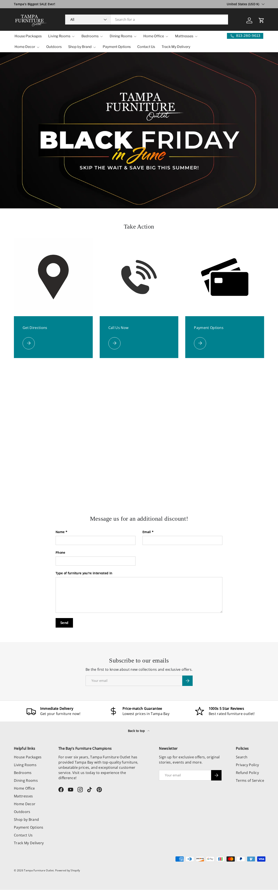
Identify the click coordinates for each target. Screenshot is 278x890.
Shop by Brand (80, 47)
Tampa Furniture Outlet (39, 870)
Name (60, 532)
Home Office (153, 36)
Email (146, 532)
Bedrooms (90, 36)
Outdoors (54, 47)
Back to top (137, 731)
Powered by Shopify (67, 870)
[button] (261, 20)
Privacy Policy (247, 764)
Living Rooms (59, 36)
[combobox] (146, 20)
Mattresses (184, 36)
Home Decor (25, 47)
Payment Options (117, 47)
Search (242, 757)
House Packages (28, 36)
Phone (60, 552)
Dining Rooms (121, 36)
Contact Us (146, 47)
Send (64, 622)
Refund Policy (247, 772)
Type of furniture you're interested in (84, 573)
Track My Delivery (176, 47)
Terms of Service (250, 780)
